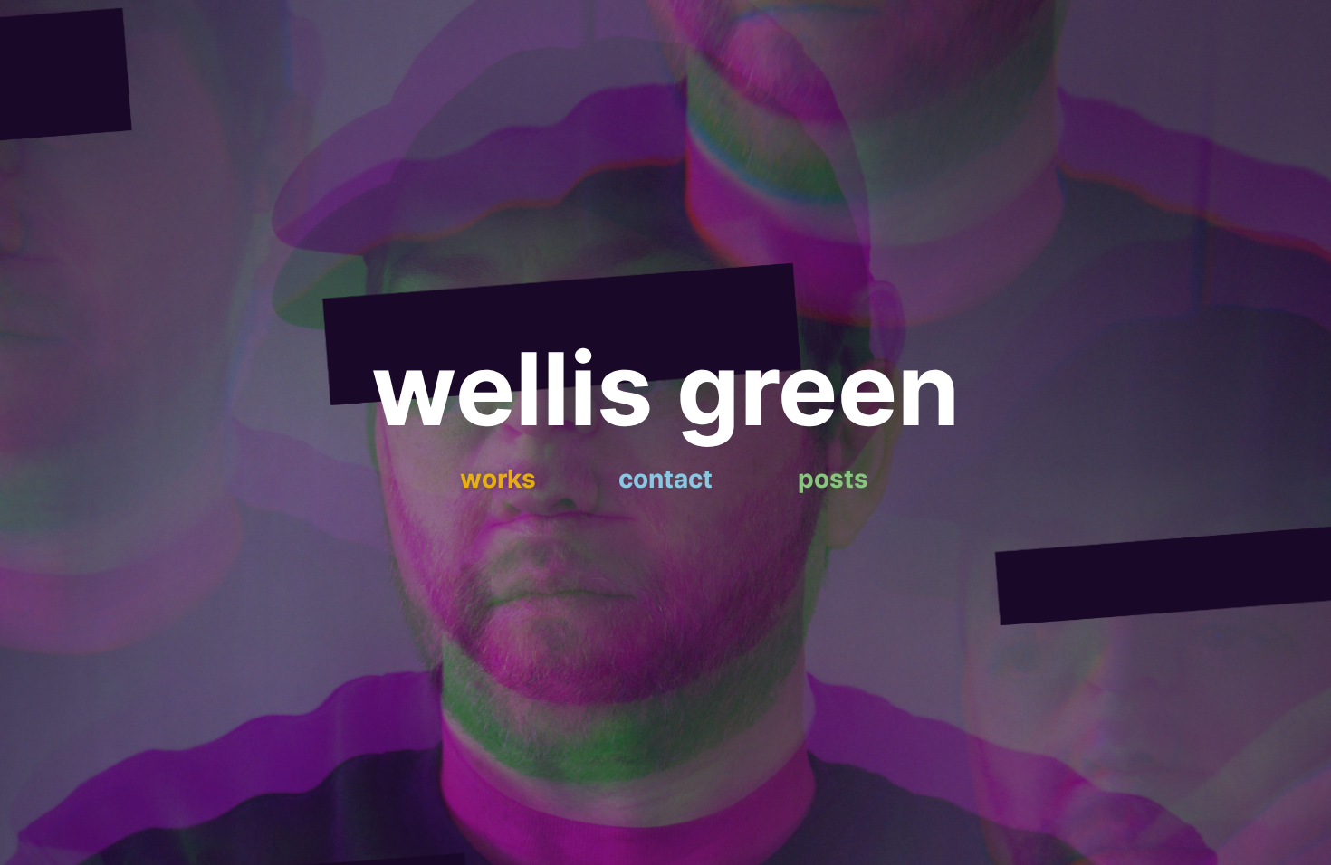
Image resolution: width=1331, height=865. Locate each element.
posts (833, 478)
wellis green (665, 389)
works (498, 478)
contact (665, 478)
